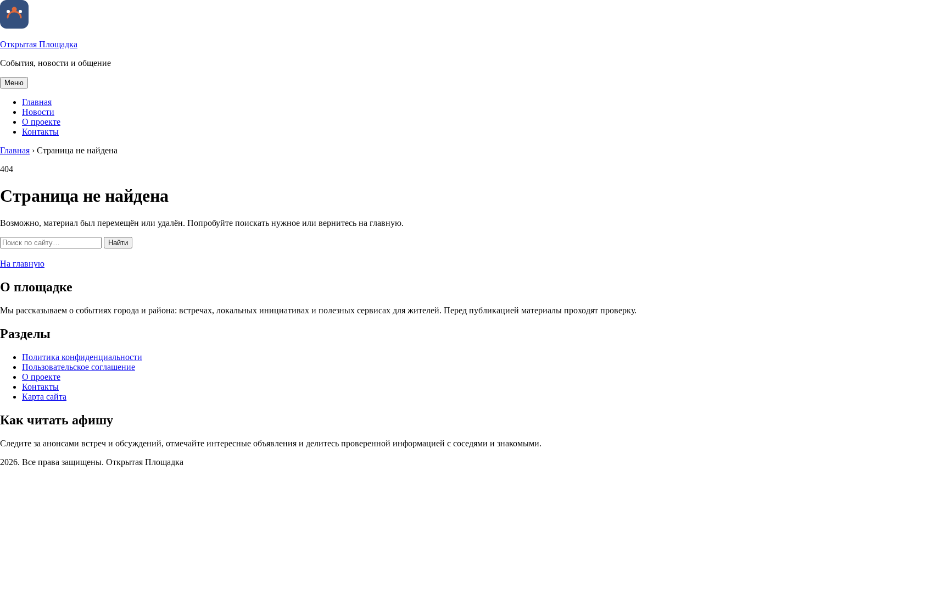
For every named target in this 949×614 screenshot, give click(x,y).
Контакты (40, 131)
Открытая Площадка (38, 44)
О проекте (41, 121)
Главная (37, 102)
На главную (22, 263)
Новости (38, 112)
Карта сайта (44, 396)
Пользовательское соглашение (78, 367)
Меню (14, 83)
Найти (118, 243)
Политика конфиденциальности (82, 357)
